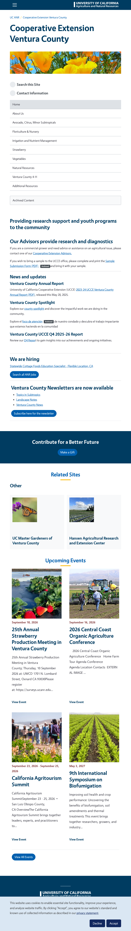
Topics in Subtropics (28, 395)
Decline (97, 923)
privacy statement (87, 913)
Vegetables (19, 159)
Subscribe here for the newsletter (34, 413)
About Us (18, 113)
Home (16, 104)
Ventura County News (29, 405)
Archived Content (23, 200)
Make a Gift (67, 452)
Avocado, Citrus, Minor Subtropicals (34, 122)
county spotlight (34, 308)
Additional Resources (25, 186)
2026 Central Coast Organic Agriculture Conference (91, 635)
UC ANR (14, 17)
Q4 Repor (29, 340)
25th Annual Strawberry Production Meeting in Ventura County (37, 639)
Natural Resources (23, 168)
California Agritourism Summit (37, 781)
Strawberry (19, 149)
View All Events (24, 857)
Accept (114, 923)
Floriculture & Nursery (25, 131)
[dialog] (65, 913)
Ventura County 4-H (24, 177)
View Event (19, 702)
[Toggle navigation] (14, 4)
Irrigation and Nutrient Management (34, 141)
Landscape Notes (26, 400)
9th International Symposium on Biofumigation (88, 779)
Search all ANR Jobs (24, 374)
